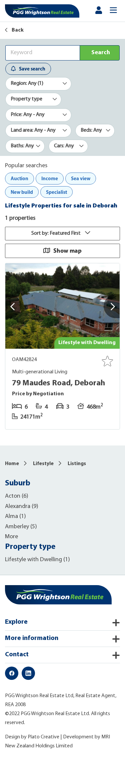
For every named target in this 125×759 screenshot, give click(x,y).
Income (49, 178)
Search (100, 53)
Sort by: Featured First (56, 233)
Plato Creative (43, 737)
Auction (19, 178)
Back (17, 30)
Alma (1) (15, 517)
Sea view (80, 178)
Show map (67, 250)
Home (12, 463)
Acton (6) (16, 496)
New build (22, 192)
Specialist (56, 192)
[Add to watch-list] (107, 361)
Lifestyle (43, 463)
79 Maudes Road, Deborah (58, 383)
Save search (32, 68)
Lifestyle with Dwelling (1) (37, 560)
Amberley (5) (21, 527)
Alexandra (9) (21, 507)
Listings (77, 463)
